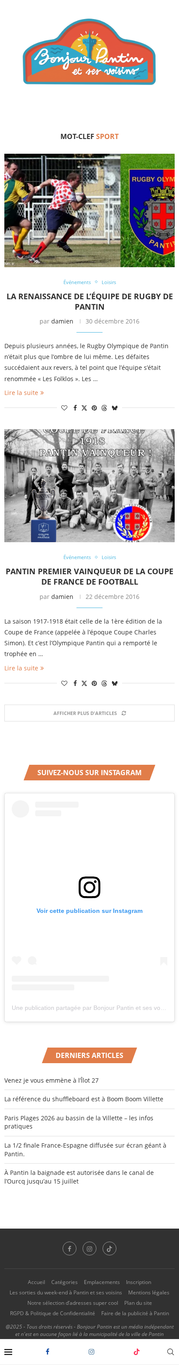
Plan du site (138, 1303)
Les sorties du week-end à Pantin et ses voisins (66, 1292)
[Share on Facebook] (75, 408)
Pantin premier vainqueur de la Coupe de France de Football (89, 576)
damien (62, 321)
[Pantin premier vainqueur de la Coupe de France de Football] (89, 485)
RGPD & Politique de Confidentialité (52, 1313)
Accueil (36, 1282)
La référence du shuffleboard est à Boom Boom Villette (83, 1099)
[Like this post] (64, 408)
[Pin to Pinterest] (94, 408)
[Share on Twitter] (84, 408)
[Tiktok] (136, 1352)
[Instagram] (91, 1352)
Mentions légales (148, 1292)
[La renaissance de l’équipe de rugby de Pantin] (89, 210)
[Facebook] (48, 1352)
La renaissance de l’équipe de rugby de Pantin (90, 301)
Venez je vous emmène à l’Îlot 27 (51, 1080)
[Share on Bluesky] (115, 408)
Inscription (138, 1282)
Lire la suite (21, 392)
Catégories (64, 1282)
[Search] (170, 1352)
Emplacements (102, 1282)
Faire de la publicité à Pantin (135, 1313)
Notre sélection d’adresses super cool (72, 1303)
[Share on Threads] (104, 408)
